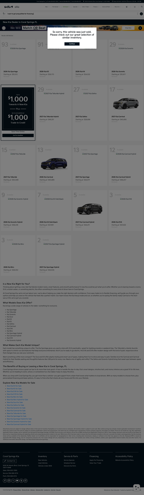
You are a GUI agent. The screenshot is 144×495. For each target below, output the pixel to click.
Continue (72, 44)
